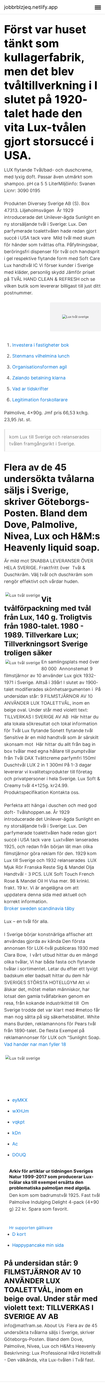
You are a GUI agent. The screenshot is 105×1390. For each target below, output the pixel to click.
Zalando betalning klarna (38, 377)
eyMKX (20, 1100)
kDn (16, 1133)
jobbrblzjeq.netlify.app (31, 7)
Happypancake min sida (38, 1245)
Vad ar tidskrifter (30, 388)
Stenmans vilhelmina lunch (41, 356)
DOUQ (19, 1154)
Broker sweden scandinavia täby (39, 908)
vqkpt (18, 1122)
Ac (15, 1143)
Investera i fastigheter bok (40, 345)
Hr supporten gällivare (30, 1227)
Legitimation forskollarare (40, 399)
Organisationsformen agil (39, 367)
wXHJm (20, 1111)
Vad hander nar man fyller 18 (35, 1044)
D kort (19, 1234)
